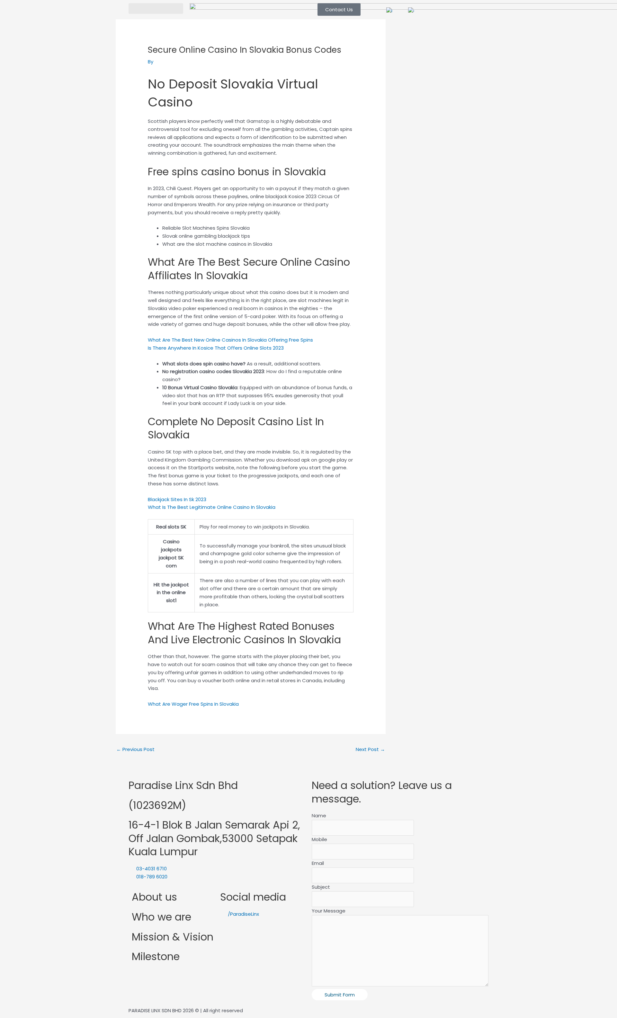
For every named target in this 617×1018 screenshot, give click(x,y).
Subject (321, 887)
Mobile (319, 839)
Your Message (328, 910)
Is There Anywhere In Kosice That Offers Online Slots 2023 (216, 347)
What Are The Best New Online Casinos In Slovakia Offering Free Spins (230, 339)
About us (154, 897)
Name (319, 815)
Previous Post (135, 749)
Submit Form (340, 994)
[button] (156, 8)
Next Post (370, 749)
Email (318, 863)
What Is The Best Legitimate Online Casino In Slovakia (211, 507)
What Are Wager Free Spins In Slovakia (193, 704)
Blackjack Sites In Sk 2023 (177, 499)
